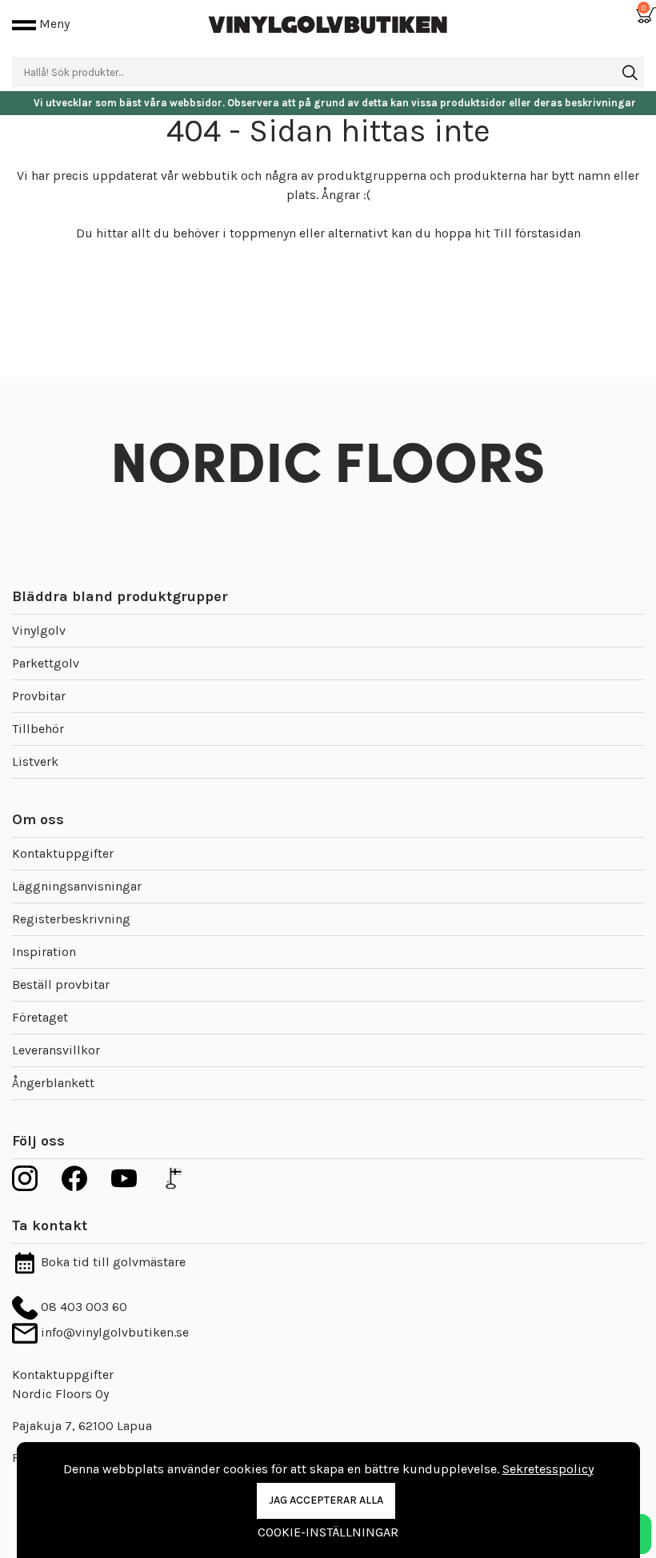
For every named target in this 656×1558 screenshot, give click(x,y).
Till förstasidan (537, 233)
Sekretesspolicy (548, 1468)
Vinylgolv (39, 630)
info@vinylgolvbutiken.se (113, 1332)
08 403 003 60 (82, 1306)
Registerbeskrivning (71, 918)
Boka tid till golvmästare (112, 1261)
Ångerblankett (53, 1082)
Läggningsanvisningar (77, 886)
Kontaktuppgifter (63, 853)
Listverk (35, 761)
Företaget (40, 1017)
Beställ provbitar (61, 984)
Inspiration (44, 951)
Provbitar (39, 695)
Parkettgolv (45, 663)
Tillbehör (38, 728)
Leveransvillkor (56, 1050)
